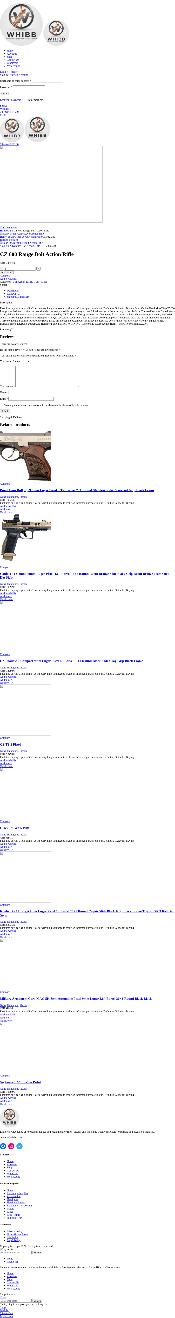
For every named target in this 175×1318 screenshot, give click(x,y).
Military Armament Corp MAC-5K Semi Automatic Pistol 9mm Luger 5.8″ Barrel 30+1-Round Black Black (76, 998)
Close (3, 1297)
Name (4, 392)
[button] (6, 509)
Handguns (12, 496)
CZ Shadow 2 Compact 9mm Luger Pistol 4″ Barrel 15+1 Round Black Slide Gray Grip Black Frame (71, 661)
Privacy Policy (15, 1231)
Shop (9, 1167)
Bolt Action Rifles (22, 281)
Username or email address (15, 80)
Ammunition (14, 1196)
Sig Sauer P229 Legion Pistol (20, 1082)
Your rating (7, 361)
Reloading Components (19, 1205)
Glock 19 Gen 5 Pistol (15, 828)
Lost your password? (11, 99)
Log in (4, 93)
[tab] (91, 290)
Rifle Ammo (13, 1214)
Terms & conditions (17, 1234)
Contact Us (13, 1170)
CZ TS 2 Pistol (10, 744)
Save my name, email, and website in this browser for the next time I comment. (46, 405)
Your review (7, 386)
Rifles (44, 281)
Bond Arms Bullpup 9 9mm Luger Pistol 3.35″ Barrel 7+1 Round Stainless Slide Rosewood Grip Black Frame (77, 490)
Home (3, 230)
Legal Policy (14, 1240)
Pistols (23, 496)
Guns (10, 230)
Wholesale (12, 1173)
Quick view (6, 512)
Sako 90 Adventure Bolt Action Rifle (20, 245)
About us (12, 1164)
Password (6, 87)
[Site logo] (21, 44)
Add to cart (6, 272)
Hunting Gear (14, 1217)
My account (13, 1176)
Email (4, 398)
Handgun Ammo (16, 1202)
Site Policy (12, 1237)
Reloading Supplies (17, 1193)
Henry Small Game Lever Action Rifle (21, 236)
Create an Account (18, 74)
